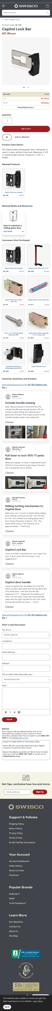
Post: (4, 686)
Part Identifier (16, 922)
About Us (13, 931)
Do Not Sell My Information (22, 843)
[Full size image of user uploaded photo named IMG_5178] (37, 432)
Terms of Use (15, 838)
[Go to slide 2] (28, 87)
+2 (45, 487)
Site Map (13, 936)
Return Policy (15, 829)
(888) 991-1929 (25, 754)
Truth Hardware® (17, 903)
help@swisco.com (20, 738)
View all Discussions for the (24, 386)
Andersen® (14, 894)
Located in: (7, 641)
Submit (9, 719)
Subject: (6, 663)
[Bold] (6, 712)
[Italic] (10, 712)
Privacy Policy (16, 833)
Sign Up (40, 792)
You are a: (6, 630)
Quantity (6, 115)
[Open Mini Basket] (48, 6)
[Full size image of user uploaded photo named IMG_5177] (15, 432)
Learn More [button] (38, 1001)
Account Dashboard (19, 861)
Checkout (14, 875)
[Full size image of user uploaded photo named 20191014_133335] (15, 482)
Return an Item (16, 871)
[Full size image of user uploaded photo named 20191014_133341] (37, 482)
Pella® (12, 899)
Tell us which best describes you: (17, 674)
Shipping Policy (16, 824)
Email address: (9, 652)
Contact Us (14, 927)
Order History (15, 866)
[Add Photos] (19, 712)
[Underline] (14, 712)
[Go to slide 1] (23, 87)
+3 (45, 436)
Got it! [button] (7, 1007)
